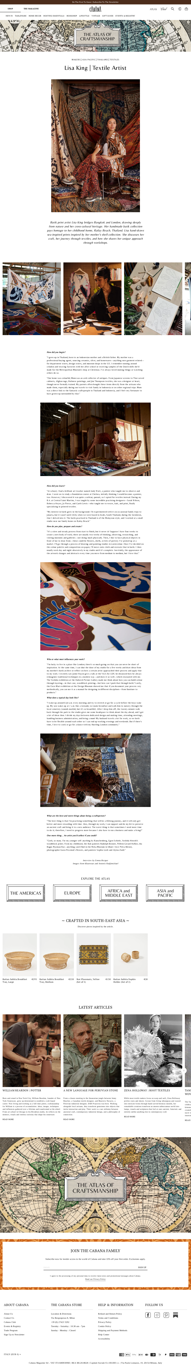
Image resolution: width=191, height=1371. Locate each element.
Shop (10, 8)
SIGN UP (142, 1267)
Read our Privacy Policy (95, 1279)
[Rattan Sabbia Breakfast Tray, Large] (20, 954)
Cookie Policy (104, 1326)
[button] (7, 1070)
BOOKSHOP (72, 16)
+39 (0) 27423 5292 (60, 1322)
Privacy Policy (104, 1322)
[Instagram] (157, 1315)
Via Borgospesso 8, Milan (63, 1318)
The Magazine (31, 8)
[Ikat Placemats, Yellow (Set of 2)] (94, 954)
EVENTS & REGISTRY (125, 16)
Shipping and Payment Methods (112, 1330)
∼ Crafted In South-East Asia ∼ (95, 920)
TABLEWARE (21, 16)
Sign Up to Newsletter (14, 1334)
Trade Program (10, 1330)
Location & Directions (61, 1314)
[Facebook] (148, 1315)
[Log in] (179, 9)
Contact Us (9, 1318)
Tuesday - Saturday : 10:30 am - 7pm (68, 1326)
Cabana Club (10, 1322)
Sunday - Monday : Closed (63, 1330)
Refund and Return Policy (110, 1314)
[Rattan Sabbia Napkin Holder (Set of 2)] (130, 954)
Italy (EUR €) (11, 1354)
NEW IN (9, 16)
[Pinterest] (166, 1315)
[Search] (172, 9)
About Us (8, 1314)
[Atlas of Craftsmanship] (153, 9)
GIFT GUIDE (107, 16)
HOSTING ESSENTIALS (53, 16)
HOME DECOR (35, 16)
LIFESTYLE (84, 16)
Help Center (103, 1334)
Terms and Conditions (108, 1318)
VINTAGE (96, 16)
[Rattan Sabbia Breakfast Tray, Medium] (56, 954)
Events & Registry (12, 1326)
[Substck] (175, 1315)
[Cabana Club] (163, 9)
